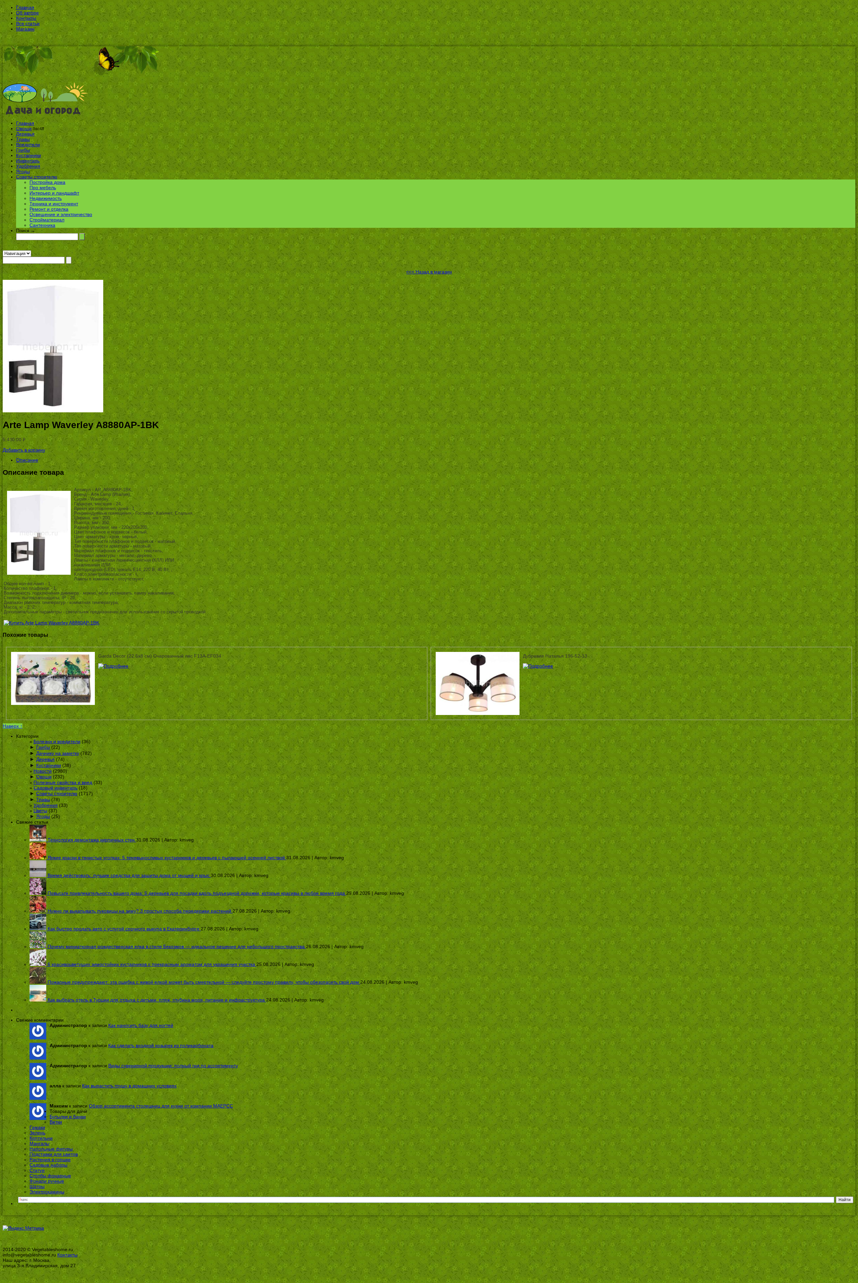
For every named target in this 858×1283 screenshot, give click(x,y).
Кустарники (28, 155)
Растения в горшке (50, 1159)
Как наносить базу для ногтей (140, 1025)
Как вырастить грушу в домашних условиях (129, 1085)
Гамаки (37, 1127)
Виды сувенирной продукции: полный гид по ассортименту (173, 1065)
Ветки (56, 1122)
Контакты (26, 18)
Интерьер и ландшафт (54, 193)
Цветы (40, 810)
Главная (25, 7)
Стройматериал (46, 219)
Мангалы (39, 1143)
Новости (43, 771)
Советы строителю (36, 176)
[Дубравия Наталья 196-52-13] (538, 666)
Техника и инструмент (53, 203)
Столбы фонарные (50, 1175)
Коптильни (41, 1138)
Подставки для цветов (53, 1154)
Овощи (24, 128)
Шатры (37, 1186)
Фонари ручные (46, 1181)
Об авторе (27, 12)
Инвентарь (28, 160)
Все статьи (28, 23)
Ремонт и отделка (48, 209)
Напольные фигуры (51, 1148)
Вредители (28, 144)
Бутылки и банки (68, 1116)
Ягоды (23, 171)
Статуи (37, 1170)
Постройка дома (47, 182)
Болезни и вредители (57, 741)
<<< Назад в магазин (429, 271)
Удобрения (28, 166)
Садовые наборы (48, 1165)
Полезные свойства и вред (63, 782)
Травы (23, 139)
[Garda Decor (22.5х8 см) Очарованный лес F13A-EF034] (113, 666)
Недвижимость (45, 198)
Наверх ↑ (12, 726)
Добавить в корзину (24, 450)
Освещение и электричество (60, 214)
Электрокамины (46, 1191)
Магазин (25, 29)
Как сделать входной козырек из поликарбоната (160, 1045)
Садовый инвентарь (55, 787)
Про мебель (42, 187)
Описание (27, 460)
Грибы (23, 150)
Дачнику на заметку (57, 753)
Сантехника (42, 225)
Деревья (25, 134)
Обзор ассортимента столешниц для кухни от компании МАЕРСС (161, 1106)
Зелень (37, 1132)
